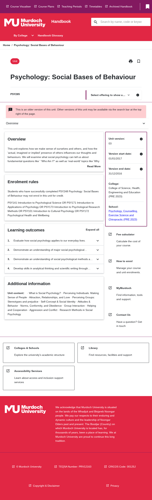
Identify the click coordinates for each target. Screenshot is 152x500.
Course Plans (46, 6)
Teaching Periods (72, 6)
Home (6, 45)
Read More (94, 167)
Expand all (92, 229)
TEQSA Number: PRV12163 (75, 466)
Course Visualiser (20, 6)
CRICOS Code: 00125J (122, 466)
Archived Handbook (120, 6)
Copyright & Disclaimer (46, 485)
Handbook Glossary (50, 35)
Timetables (95, 6)
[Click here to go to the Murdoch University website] (24, 24)
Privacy (114, 485)
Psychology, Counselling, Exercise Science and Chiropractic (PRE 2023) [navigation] (123, 215)
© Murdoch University (29, 466)
